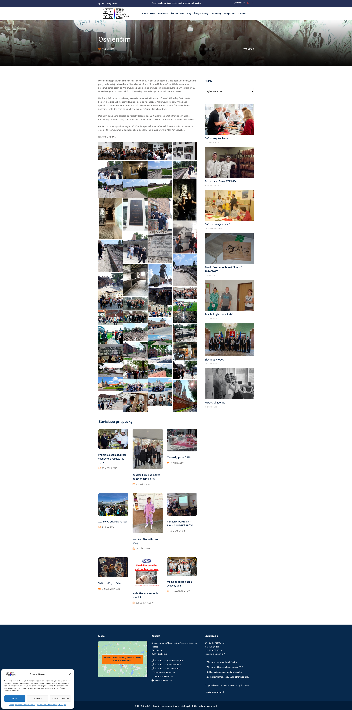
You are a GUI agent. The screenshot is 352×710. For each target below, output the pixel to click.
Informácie (163, 13)
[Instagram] (248, 2)
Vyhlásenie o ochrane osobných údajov (51, 705)
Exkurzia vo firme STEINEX (220, 181)
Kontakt (242, 13)
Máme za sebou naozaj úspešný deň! (180, 584)
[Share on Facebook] (119, 158)
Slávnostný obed (214, 360)
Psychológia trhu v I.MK (219, 314)
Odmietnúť (37, 698)
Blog (189, 13)
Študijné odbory (201, 13)
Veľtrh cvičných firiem (110, 583)
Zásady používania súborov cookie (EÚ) (225, 667)
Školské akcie (177, 13)
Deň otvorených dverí (217, 224)
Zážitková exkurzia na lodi (112, 522)
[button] (69, 674)
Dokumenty (216, 13)
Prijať (14, 698)
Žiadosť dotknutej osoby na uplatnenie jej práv (228, 676)
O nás (153, 13)
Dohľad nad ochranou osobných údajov (224, 672)
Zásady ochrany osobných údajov (222, 662)
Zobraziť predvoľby (60, 698)
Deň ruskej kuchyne (216, 138)
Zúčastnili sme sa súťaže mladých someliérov (146, 477)
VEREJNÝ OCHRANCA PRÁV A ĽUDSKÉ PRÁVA (180, 523)
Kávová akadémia (215, 403)
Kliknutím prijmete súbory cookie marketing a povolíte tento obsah (122, 659)
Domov (144, 13)
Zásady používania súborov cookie (22, 705)
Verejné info (229, 13)
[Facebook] (253, 2)
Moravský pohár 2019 (179, 457)
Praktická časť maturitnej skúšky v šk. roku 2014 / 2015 (112, 458)
